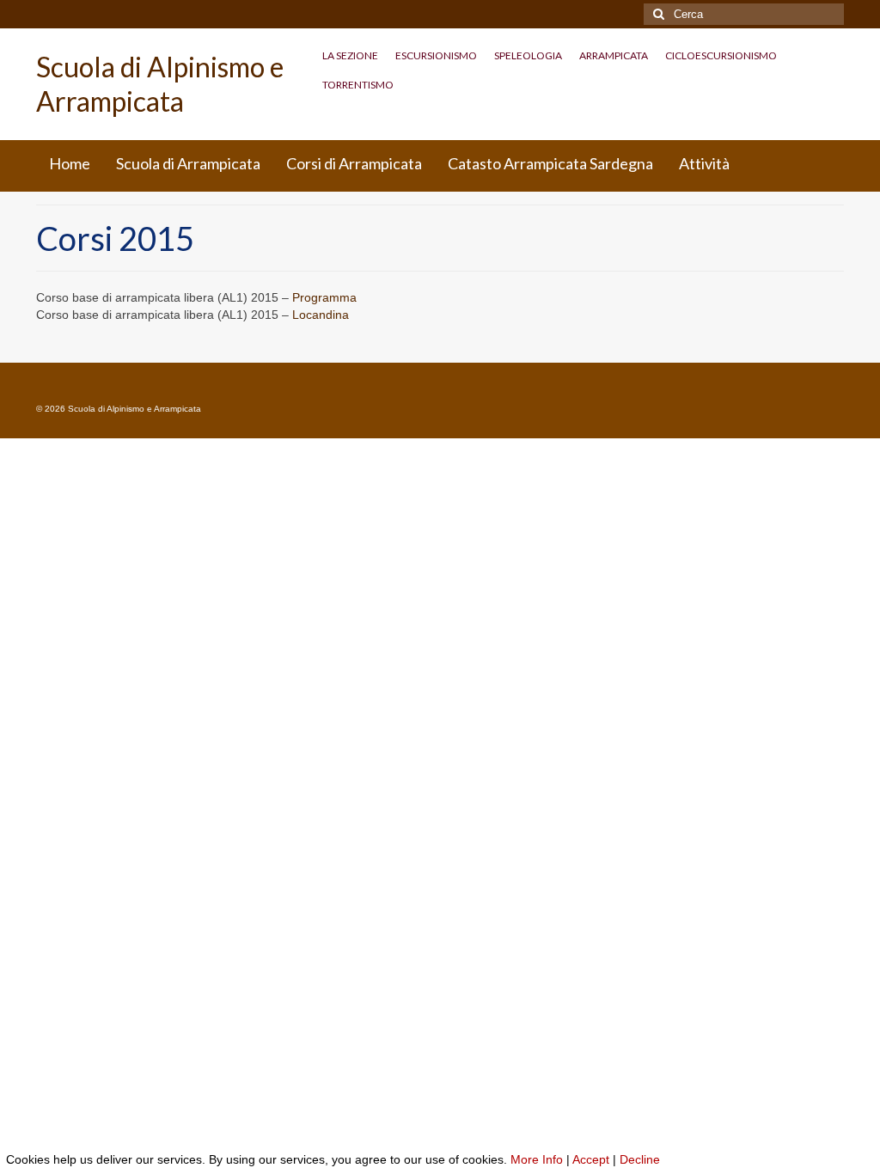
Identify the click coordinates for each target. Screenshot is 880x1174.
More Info (536, 1159)
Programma (324, 297)
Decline (640, 1159)
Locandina (320, 314)
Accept (590, 1159)
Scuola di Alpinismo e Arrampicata (160, 84)
